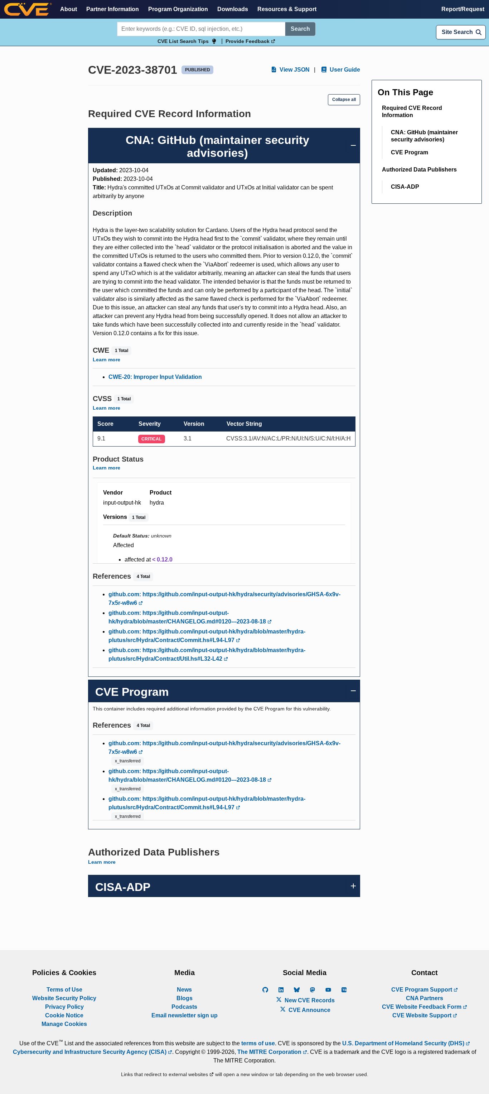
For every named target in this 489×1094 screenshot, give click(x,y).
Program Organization (178, 9)
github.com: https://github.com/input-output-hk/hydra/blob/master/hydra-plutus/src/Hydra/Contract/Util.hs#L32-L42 (206, 654)
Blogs (184, 998)
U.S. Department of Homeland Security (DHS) (404, 1043)
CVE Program (409, 152)
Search (300, 29)
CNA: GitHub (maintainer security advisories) (424, 136)
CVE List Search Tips (183, 41)
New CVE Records (309, 1000)
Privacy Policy (64, 1007)
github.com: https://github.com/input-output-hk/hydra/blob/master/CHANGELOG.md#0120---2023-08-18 (187, 617)
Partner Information (112, 9)
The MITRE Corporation (270, 1052)
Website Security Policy (64, 998)
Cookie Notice (64, 1015)
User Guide (344, 70)
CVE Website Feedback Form (422, 1007)
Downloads (232, 9)
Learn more (106, 359)
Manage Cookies (64, 1024)
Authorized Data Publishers (419, 170)
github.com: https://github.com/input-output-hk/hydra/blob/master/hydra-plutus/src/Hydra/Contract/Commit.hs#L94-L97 (206, 635)
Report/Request (462, 9)
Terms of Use (64, 990)
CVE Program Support (422, 990)
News (184, 990)
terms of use (258, 1043)
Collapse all (344, 99)
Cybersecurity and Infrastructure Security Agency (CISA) (90, 1052)
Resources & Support (286, 9)
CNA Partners (424, 998)
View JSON (294, 70)
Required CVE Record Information (412, 111)
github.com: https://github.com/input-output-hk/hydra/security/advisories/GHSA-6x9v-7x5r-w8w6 (224, 598)
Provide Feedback (248, 41)
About (68, 9)
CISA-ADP (405, 187)
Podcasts (184, 1007)
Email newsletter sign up (184, 1015)
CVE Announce (308, 1010)
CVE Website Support (422, 1015)
